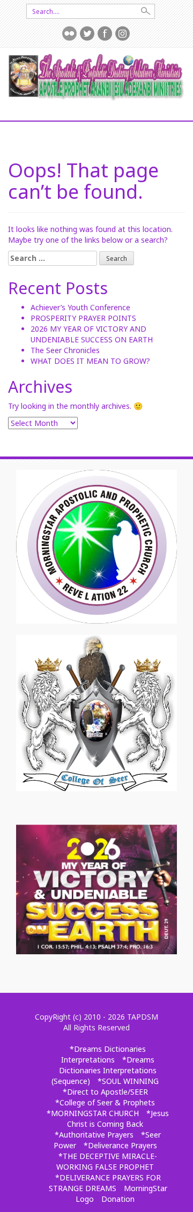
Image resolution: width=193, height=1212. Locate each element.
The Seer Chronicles (65, 350)
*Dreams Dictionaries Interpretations (103, 1054)
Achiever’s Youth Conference (80, 307)
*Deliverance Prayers (120, 1145)
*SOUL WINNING (128, 1081)
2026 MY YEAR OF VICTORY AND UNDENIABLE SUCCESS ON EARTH (92, 334)
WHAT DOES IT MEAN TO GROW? (90, 361)
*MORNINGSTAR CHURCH (93, 1113)
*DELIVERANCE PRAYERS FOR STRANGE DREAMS (105, 1182)
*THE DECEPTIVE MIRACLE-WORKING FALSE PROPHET (106, 1161)
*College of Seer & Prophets (105, 1102)
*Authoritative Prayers (94, 1134)
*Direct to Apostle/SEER (105, 1092)
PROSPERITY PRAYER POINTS (83, 318)
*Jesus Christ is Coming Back (118, 1118)
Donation (118, 1199)
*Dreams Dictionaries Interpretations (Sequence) (104, 1070)
